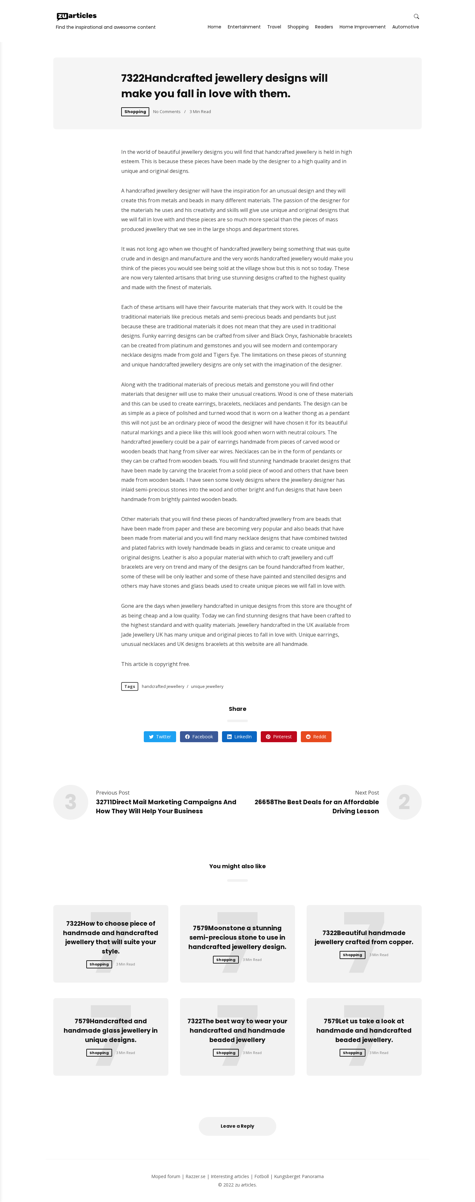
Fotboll (261, 1176)
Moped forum (165, 1176)
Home (214, 27)
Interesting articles (230, 1176)
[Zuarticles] (77, 16)
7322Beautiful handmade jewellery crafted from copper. (364, 938)
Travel (274, 27)
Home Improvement (363, 27)
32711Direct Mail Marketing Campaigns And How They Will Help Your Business (166, 807)
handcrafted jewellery (163, 686)
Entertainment (244, 27)
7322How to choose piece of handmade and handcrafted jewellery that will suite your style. (110, 937)
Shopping (298, 27)
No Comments (167, 111)
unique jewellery (207, 686)
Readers (324, 27)
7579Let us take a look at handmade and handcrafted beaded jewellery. (364, 1030)
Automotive (405, 27)
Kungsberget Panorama (299, 1176)
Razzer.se (195, 1176)
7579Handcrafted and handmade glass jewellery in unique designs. (111, 1030)
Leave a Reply (237, 1126)
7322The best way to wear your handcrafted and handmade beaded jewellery (237, 1030)
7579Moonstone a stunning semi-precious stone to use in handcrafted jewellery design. (237, 937)
